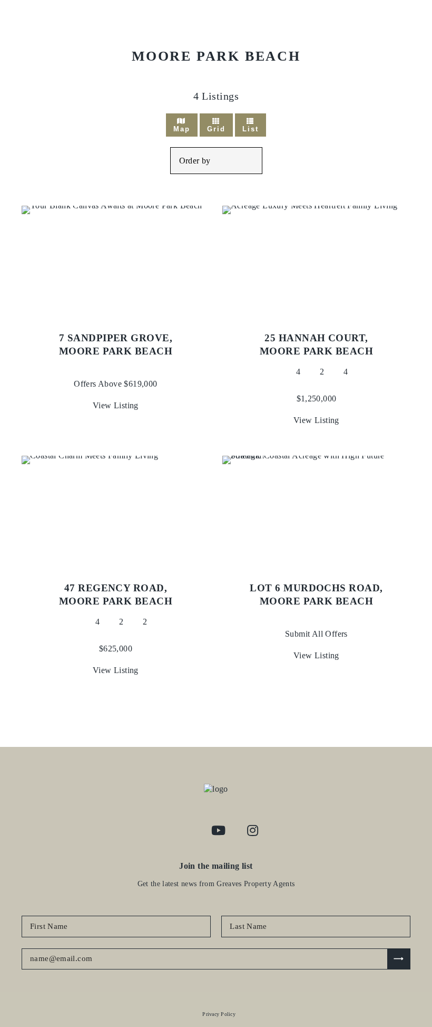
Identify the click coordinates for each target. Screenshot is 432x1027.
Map (181, 129)
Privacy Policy (218, 1014)
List (250, 129)
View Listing (116, 405)
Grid (216, 129)
